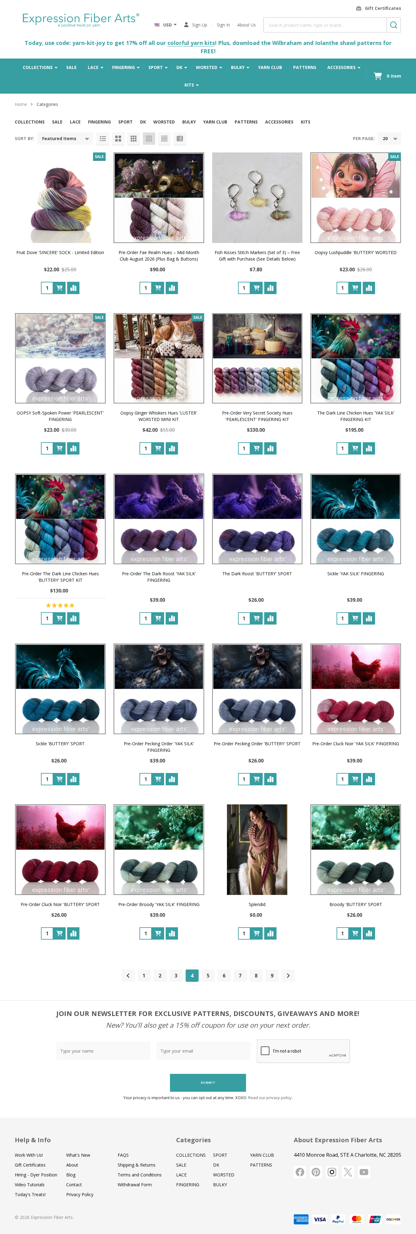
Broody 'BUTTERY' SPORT (355, 904)
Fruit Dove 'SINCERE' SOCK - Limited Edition (60, 252)
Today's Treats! (30, 1194)
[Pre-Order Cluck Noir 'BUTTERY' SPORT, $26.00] (60, 849)
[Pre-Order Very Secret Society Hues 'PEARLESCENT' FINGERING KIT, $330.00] (257, 358)
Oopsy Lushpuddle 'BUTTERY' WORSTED (356, 252)
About (72, 1165)
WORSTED (206, 67)
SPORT (155, 67)
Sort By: (24, 138)
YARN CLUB (270, 67)
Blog (70, 1175)
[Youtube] (364, 1172)
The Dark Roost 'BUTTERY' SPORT (257, 574)
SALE (71, 67)
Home (21, 104)
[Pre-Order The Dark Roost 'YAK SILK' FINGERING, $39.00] (159, 519)
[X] (348, 1172)
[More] (56, 67)
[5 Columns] (164, 138)
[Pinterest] (316, 1172)
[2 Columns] (118, 138)
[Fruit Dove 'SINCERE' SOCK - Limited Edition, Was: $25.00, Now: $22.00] (60, 197)
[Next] (288, 975)
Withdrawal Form (135, 1184)
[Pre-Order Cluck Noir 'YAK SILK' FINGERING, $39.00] (355, 689)
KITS (189, 85)
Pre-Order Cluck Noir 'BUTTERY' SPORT (60, 904)
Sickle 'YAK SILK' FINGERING (355, 574)
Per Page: (364, 138)
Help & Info (33, 1140)
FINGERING (123, 67)
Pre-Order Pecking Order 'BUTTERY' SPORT (257, 743)
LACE (93, 67)
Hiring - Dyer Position (36, 1175)
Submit (208, 1082)
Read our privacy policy (270, 1097)
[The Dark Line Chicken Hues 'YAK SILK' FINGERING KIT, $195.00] (355, 358)
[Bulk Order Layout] (180, 138)
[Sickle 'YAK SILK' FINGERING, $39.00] (355, 519)
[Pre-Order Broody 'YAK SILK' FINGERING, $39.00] (159, 849)
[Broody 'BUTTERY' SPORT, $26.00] (355, 849)
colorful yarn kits (191, 43)
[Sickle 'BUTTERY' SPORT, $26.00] (60, 689)
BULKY (237, 67)
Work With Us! (29, 1155)
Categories (193, 1140)
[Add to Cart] (59, 288)
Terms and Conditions (140, 1175)
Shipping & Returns (136, 1165)
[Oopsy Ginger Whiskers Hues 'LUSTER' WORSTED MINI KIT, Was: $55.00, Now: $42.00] (159, 358)
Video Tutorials (30, 1184)
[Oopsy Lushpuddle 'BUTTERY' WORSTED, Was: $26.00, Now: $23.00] (355, 197)
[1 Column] (103, 138)
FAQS (123, 1155)
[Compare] (73, 288)
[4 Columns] (149, 138)
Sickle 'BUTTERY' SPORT (60, 743)
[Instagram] (332, 1172)
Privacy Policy (79, 1194)
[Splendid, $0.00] (257, 849)
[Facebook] (300, 1172)
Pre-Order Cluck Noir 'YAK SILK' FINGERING (355, 743)
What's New (78, 1155)
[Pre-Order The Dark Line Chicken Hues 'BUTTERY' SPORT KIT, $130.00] (60, 519)
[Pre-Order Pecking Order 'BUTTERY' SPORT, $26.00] (257, 689)
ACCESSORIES (341, 67)
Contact (74, 1184)
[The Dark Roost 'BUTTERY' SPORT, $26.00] (257, 519)
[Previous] (128, 975)
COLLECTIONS (38, 67)
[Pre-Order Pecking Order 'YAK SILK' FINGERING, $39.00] (159, 689)
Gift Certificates (30, 1165)
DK (179, 67)
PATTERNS (304, 67)
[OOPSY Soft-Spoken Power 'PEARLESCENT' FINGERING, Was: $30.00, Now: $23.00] (60, 358)
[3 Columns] (133, 138)
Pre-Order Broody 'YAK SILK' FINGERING (159, 904)
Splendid (257, 904)
